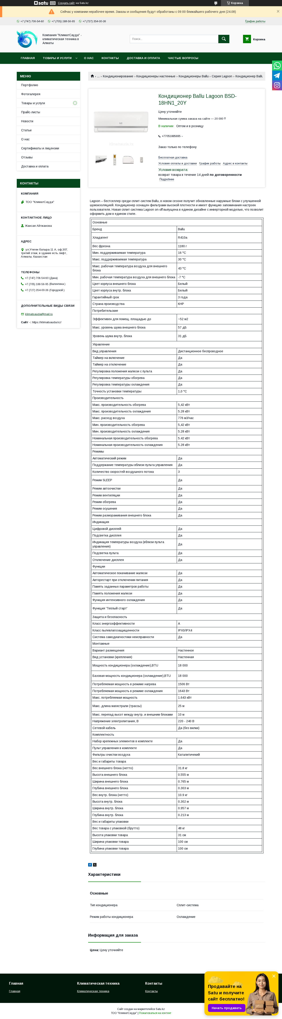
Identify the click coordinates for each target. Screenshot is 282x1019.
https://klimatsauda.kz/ (46, 322)
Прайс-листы (30, 112)
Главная (28, 58)
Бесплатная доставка (172, 157)
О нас (89, 58)
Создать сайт (66, 3)
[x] (94, 865)
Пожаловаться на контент (155, 1013)
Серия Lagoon (222, 76)
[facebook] (90, 865)
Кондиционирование (118, 76)
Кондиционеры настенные (155, 76)
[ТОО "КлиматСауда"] (27, 46)
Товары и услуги (57, 58)
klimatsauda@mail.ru (39, 314)
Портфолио (29, 85)
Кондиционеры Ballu (194, 76)
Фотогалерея (30, 94)
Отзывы (27, 157)
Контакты (110, 58)
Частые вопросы (183, 58)
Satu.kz (160, 1009)
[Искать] (223, 39)
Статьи (26, 130)
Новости (27, 121)
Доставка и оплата (143, 58)
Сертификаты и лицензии (40, 148)
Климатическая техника (93, 991)
